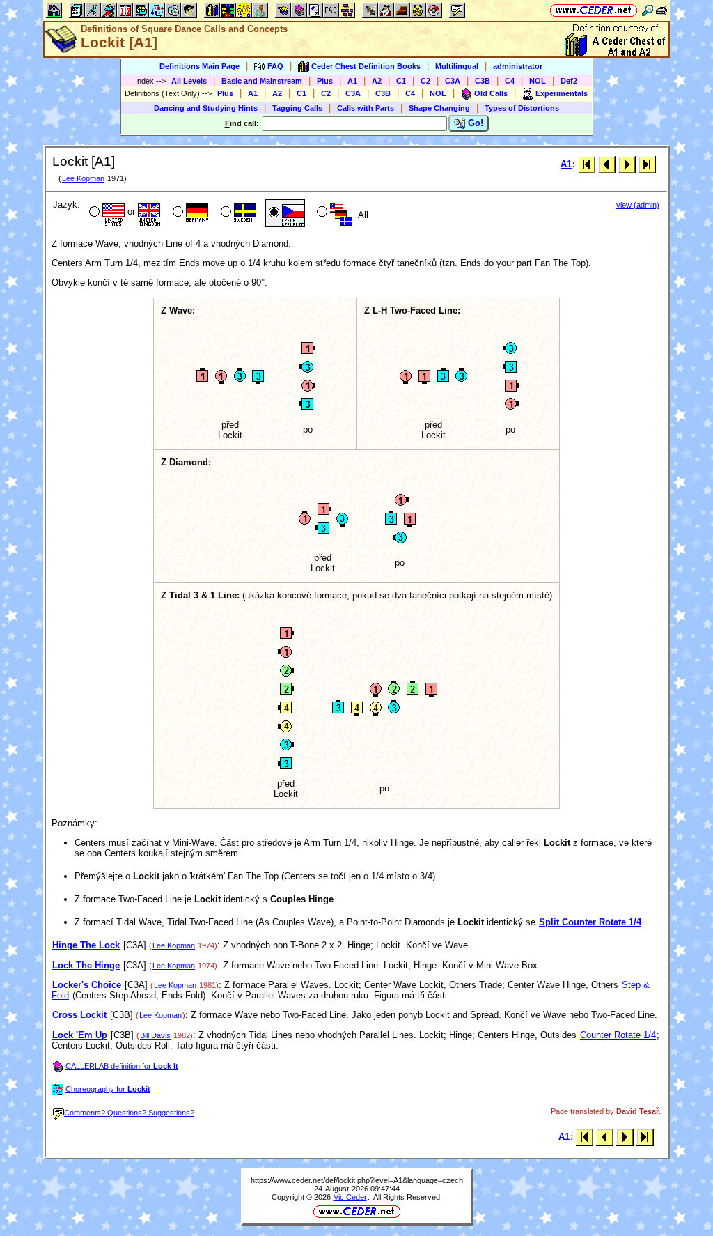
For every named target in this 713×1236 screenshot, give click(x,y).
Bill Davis (155, 1035)
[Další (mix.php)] (627, 164)
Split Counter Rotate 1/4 (590, 922)
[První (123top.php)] (586, 164)
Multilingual (456, 66)
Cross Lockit (79, 1015)
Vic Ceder (350, 1197)
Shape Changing (439, 108)
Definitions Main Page (199, 66)
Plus (325, 81)
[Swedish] (237, 213)
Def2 (569, 81)
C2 (425, 81)
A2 (377, 81)
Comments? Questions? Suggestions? (129, 1112)
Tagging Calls (297, 108)
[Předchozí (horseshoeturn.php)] (607, 164)
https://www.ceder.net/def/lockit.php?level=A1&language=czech (357, 1180)
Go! (474, 123)
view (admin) (637, 205)
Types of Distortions (522, 108)
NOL (537, 81)
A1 (352, 81)
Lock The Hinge (86, 965)
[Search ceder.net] (647, 10)
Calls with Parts (365, 108)
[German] (189, 213)
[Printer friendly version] (661, 10)
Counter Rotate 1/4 (618, 1035)
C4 (510, 81)
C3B (482, 81)
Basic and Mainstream (261, 81)
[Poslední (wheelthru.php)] (647, 164)
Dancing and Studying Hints (206, 108)
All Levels (189, 81)
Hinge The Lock (86, 945)
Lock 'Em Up (79, 1035)
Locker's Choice (86, 985)
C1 (401, 81)
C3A (452, 81)
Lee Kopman (83, 178)
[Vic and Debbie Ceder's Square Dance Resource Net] (593, 10)
